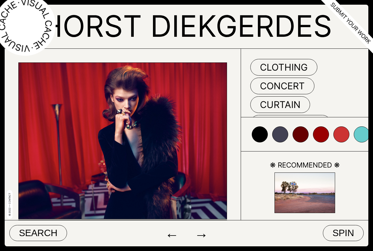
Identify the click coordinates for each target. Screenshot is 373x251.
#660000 (301, 134)
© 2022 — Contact (9, 204)
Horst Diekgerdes (186, 26)
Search (38, 233)
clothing (284, 67)
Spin (343, 233)
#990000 (321, 134)
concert (282, 86)
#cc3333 (341, 134)
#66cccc (362, 134)
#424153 (280, 134)
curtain (280, 104)
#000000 (260, 134)
